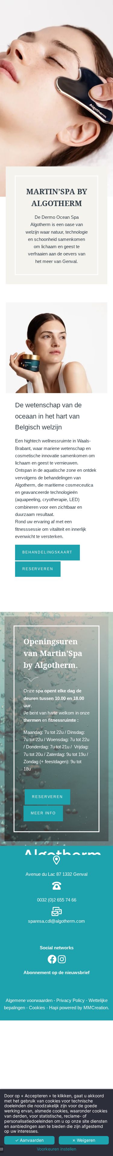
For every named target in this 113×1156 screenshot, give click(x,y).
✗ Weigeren (83, 1140)
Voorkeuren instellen (56, 1149)
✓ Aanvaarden (29, 1140)
